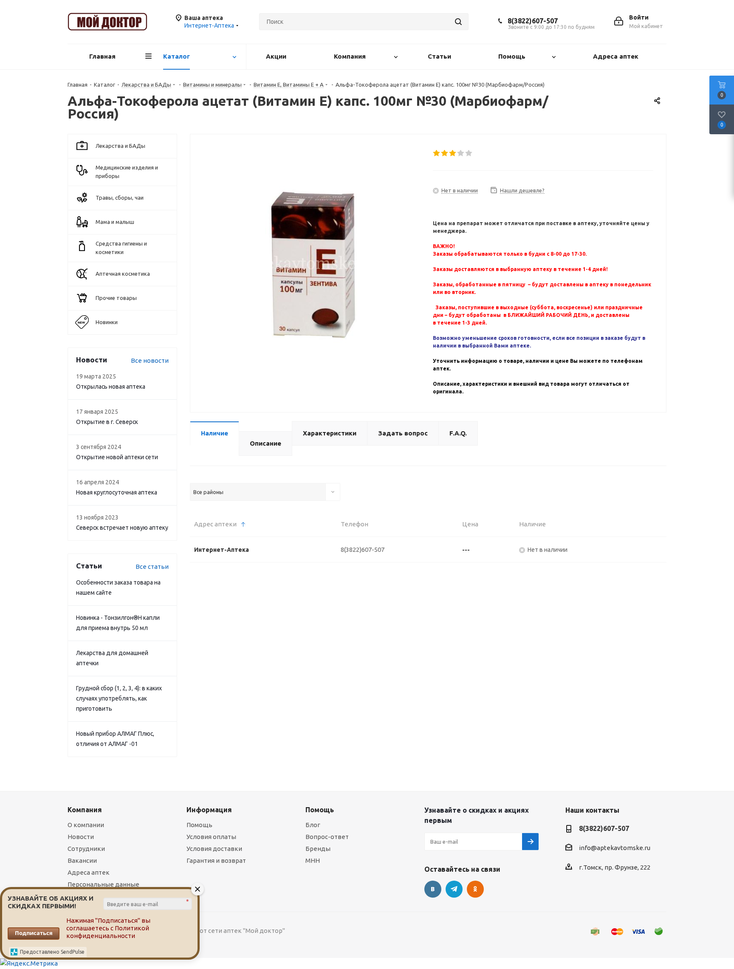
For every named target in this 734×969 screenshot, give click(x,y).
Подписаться (34, 933)
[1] (437, 153)
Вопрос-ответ (327, 836)
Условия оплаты (211, 836)
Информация (209, 810)
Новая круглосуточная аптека (116, 492)
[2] (445, 153)
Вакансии (82, 860)
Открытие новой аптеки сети (117, 457)
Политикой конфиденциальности (107, 931)
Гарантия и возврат (216, 860)
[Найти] (458, 21)
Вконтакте (432, 889)
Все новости (150, 360)
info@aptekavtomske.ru (614, 847)
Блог (312, 824)
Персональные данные (103, 884)
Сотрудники (86, 848)
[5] (469, 153)
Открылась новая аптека (110, 386)
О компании (86, 824)
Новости (81, 836)
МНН (312, 860)
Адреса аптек (89, 872)
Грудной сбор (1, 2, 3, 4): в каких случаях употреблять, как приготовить (119, 698)
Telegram (454, 889)
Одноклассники (475, 889)
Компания (85, 810)
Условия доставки (214, 848)
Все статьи (152, 566)
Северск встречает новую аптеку (122, 527)
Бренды (317, 848)
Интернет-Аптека (221, 549)
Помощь (199, 824)
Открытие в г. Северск (107, 421)
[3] (453, 153)
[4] (461, 153)
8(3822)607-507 (533, 21)
